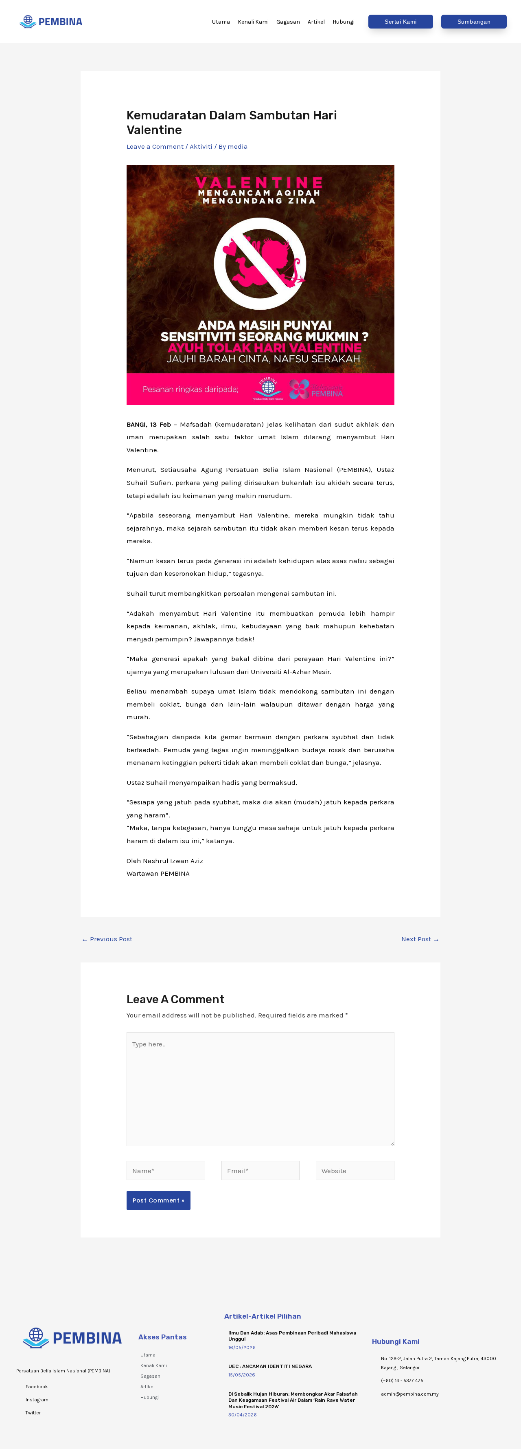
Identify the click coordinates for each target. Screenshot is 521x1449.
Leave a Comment (155, 146)
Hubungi (149, 1397)
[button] (400, 22)
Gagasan (150, 1376)
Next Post (420, 939)
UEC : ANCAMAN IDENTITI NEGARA (270, 1366)
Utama (147, 1355)
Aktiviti (201, 146)
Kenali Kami (153, 1365)
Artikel (147, 1387)
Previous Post (106, 939)
